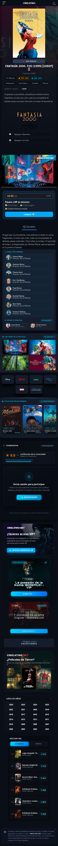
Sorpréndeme (49, 401)
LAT (29, 3)
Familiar (35, 83)
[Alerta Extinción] (44, 678)
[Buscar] (54, 4)
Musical (45, 83)
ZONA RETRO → (29, 631)
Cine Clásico (23, 83)
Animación (10, 83)
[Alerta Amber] (14, 678)
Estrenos (19, 744)
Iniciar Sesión (30, 497)
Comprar (27, 214)
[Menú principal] (5, 4)
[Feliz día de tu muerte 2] (29, 678)
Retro (38, 744)
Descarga (30, 227)
